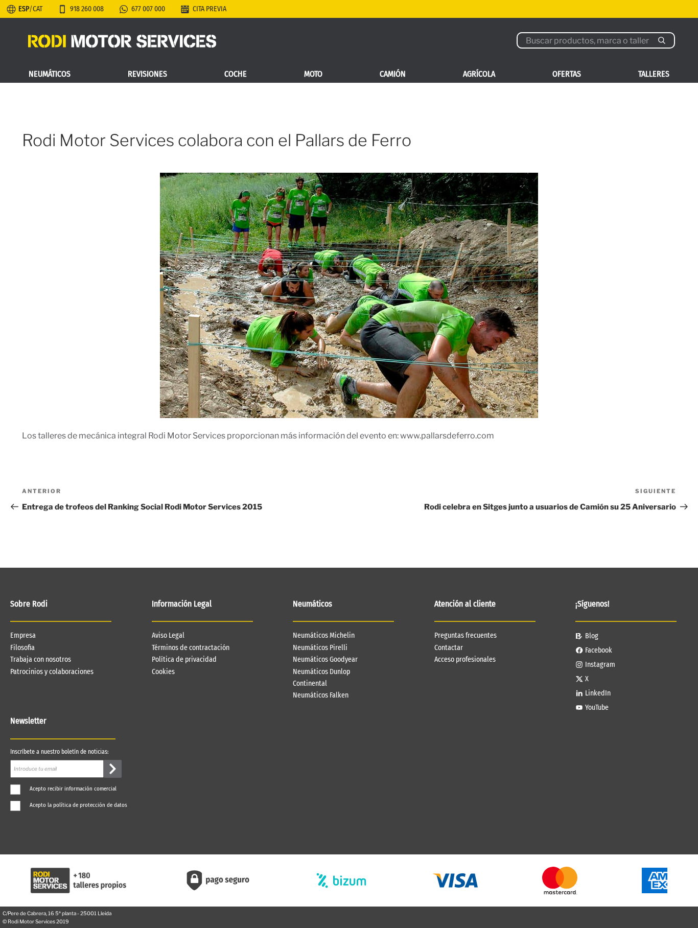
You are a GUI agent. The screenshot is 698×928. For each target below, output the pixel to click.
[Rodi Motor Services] (122, 40)
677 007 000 (148, 9)
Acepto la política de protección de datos (78, 805)
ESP (23, 9)
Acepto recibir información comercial (73, 788)
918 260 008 (87, 9)
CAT (37, 9)
